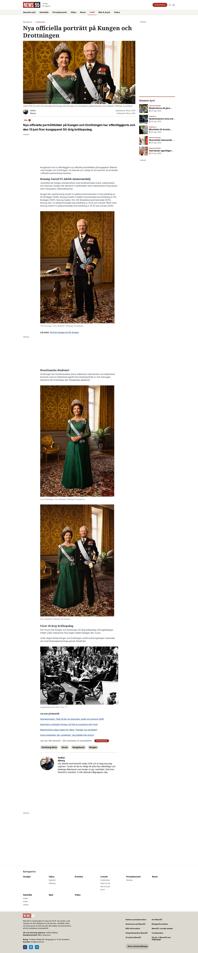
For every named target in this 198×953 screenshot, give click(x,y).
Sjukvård (52, 880)
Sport (102, 890)
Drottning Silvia (49, 747)
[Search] (169, 4)
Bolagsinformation (160, 924)
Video (117, 12)
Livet (92, 12)
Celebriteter (40, 22)
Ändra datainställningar (138, 946)
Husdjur (27, 877)
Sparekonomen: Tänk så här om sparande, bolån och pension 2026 (72, 719)
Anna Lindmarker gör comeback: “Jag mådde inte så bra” (67, 735)
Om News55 (157, 920)
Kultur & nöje (105, 883)
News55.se (27, 22)
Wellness (52, 883)
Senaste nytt (29, 12)
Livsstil (104, 877)
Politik (25, 902)
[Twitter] (31, 947)
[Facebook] (25, 947)
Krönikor (79, 877)
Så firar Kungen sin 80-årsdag (64, 332)
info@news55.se (37, 942)
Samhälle (44, 12)
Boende (129, 880)
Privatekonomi (59, 12)
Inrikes (25, 898)
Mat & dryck (104, 12)
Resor (83, 12)
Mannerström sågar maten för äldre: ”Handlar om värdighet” (69, 730)
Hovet (65, 747)
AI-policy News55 (133, 937)
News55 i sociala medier (162, 928)
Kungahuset (78, 747)
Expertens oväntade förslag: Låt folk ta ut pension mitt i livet (69, 724)
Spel (51, 895)
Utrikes (26, 905)
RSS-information (133, 928)
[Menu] (173, 4)
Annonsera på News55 (135, 924)
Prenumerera (159, 5)
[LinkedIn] (37, 947)
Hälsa (73, 12)
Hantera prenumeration (136, 920)
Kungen (93, 747)
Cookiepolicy (157, 933)
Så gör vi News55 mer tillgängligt (161, 938)
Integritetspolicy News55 (137, 933)
